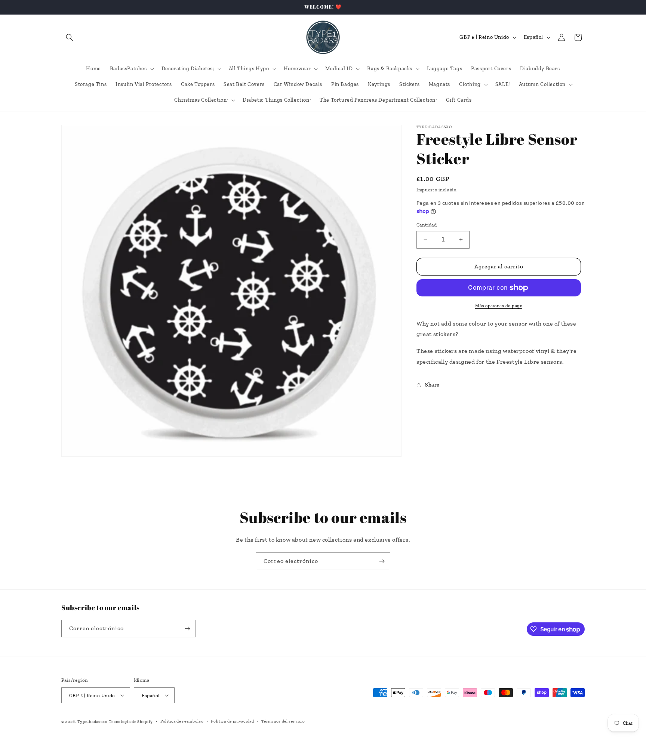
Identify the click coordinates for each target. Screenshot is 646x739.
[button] (69, 37)
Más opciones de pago (498, 305)
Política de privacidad (232, 721)
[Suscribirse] (381, 561)
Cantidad (426, 225)
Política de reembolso (182, 721)
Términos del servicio (283, 721)
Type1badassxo (92, 721)
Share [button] (432, 385)
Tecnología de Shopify (131, 721)
